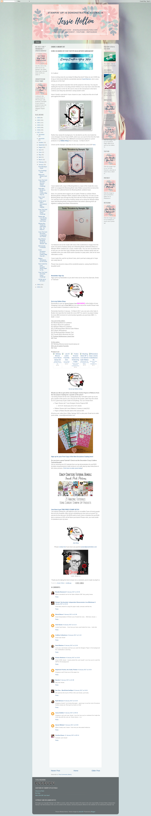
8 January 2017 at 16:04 (81, 690)
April (40, 157)
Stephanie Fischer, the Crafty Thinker (66, 669)
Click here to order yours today (72, 468)
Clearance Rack (39, 791)
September (42, 145)
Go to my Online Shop (75, 389)
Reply (56, 597)
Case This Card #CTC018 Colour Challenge (42, 275)
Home (37, 42)
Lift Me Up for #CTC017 (42, 280)
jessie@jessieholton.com (89, 547)
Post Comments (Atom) (65, 774)
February (41, 162)
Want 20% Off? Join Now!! (42, 795)
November (41, 138)
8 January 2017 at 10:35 (73, 592)
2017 (38, 132)
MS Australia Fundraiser (42, 246)
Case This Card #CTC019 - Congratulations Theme (42, 234)
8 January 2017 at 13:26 (73, 657)
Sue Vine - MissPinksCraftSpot (64, 690)
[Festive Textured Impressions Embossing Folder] (75, 361)
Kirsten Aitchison (60, 657)
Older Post (96, 771)
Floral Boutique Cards (42, 167)
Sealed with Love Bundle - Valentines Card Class (42, 219)
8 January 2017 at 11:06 (70, 614)
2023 (38, 117)
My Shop (37, 793)
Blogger (93, 811)
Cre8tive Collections (61, 635)
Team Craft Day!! (41, 197)
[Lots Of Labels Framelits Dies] (66, 360)
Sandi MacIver (86, 79)
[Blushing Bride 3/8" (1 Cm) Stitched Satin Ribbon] (84, 360)
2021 (38, 122)
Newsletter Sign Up (57, 275)
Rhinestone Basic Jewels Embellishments (93, 362)
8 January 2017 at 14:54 (85, 669)
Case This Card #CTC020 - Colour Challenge (42, 212)
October (41, 142)
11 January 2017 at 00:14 (72, 735)
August (41, 147)
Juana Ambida (59, 712)
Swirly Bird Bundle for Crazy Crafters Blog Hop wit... (42, 191)
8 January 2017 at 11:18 (74, 635)
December (41, 134)
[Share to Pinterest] (83, 583)
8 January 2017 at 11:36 (71, 645)
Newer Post (55, 771)
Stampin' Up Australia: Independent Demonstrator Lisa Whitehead (75, 602)
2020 (38, 125)
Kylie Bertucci (59, 700)
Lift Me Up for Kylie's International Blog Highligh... (42, 204)
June (40, 152)
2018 (38, 130)
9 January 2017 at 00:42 (71, 712)
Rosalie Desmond (60, 592)
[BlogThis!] (78, 583)
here (94, 144)
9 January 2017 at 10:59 (71, 725)
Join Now (76, 543)
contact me (62, 547)
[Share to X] (79, 583)
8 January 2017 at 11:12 (70, 624)
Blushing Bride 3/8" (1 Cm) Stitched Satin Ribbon (84, 362)
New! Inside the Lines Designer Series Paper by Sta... (42, 267)
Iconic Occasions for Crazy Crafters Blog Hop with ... (42, 253)
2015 (38, 287)
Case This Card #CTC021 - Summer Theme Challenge (42, 183)
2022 (38, 120)
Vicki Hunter (59, 624)
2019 (38, 127)
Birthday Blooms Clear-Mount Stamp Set (57, 362)
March (41, 159)
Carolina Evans (59, 735)
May (40, 154)
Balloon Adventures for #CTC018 (42, 260)
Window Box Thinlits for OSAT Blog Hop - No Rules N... (42, 226)
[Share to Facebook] (81, 583)
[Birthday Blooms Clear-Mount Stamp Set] (57, 360)
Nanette (57, 680)
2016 (38, 284)
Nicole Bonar (59, 614)
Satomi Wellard (59, 725)
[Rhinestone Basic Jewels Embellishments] (93, 360)
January (41, 164)
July (40, 149)
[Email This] (76, 583)
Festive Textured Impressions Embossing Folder (75, 364)
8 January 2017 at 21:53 (71, 700)
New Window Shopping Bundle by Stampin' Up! (42, 241)
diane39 (81, 811)
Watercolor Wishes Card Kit (42, 176)
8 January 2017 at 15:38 (67, 680)
